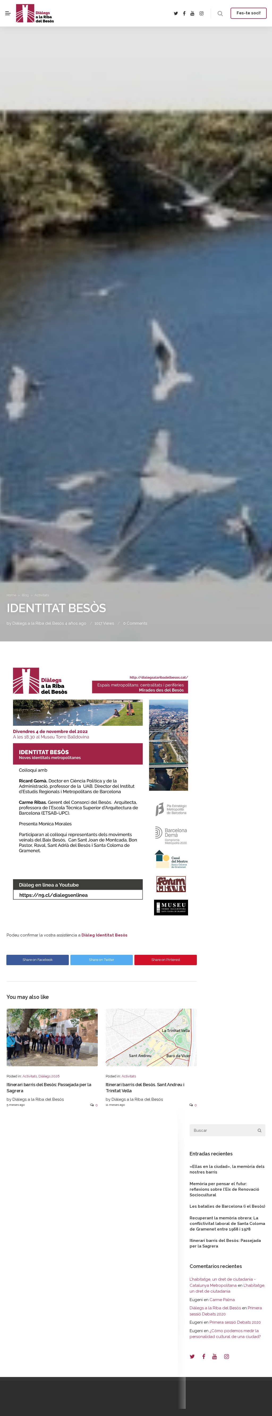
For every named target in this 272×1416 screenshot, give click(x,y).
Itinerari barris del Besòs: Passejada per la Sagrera (49, 1087)
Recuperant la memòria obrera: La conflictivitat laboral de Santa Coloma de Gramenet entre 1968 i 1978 (227, 1224)
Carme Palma (222, 1299)
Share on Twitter (101, 960)
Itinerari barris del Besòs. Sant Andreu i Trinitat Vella (145, 1087)
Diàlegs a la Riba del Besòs (215, 1308)
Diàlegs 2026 (49, 1076)
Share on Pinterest (165, 960)
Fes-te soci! (249, 13)
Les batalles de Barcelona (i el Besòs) (227, 1206)
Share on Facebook (38, 960)
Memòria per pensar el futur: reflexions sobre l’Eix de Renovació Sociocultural (224, 1189)
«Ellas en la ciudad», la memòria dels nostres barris (227, 1169)
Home (11, 595)
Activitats (42, 595)
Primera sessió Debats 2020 (235, 1322)
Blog (25, 595)
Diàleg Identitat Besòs (105, 935)
